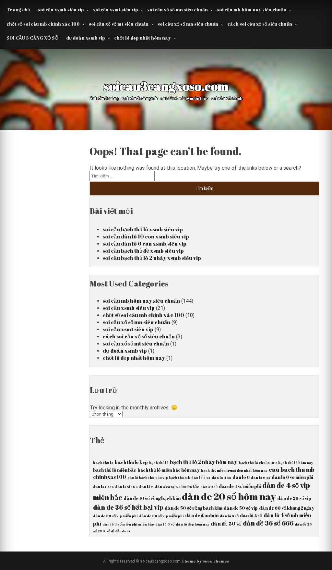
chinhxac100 (109, 476)
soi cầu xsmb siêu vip (61, 9)
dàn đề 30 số (226, 523)
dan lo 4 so (221, 477)
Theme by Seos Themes (205, 561)
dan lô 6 (146, 486)
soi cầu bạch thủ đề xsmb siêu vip (143, 250)
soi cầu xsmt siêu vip (115, 9)
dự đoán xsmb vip (85, 38)
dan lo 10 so (103, 486)
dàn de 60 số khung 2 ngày (286, 508)
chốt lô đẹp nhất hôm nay (142, 38)
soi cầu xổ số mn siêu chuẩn (177, 9)
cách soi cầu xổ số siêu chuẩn (259, 24)
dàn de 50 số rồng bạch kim (193, 508)
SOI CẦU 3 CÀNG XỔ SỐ (32, 38)
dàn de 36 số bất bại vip (128, 507)
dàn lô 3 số (229, 516)
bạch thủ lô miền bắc (114, 470)
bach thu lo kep (131, 462)
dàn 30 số (209, 486)
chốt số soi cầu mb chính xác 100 (43, 24)
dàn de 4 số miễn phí (240, 486)
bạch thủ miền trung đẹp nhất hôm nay (234, 470)
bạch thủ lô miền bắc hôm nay (168, 470)
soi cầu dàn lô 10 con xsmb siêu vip (146, 236)
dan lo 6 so (260, 477)
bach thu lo (103, 462)
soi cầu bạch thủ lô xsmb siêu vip (143, 229)
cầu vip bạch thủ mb (172, 477)
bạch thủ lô (159, 462)
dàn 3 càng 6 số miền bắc (177, 486)
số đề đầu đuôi (118, 531)
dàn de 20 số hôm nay (229, 496)
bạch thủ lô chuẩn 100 (258, 462)
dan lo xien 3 (126, 486)
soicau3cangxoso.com (166, 86)
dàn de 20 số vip (294, 498)
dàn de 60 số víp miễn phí (161, 516)
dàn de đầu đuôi (202, 515)
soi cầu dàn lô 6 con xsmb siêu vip (144, 243)
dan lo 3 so (200, 477)
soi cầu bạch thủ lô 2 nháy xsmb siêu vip (152, 257)
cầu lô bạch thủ (140, 477)
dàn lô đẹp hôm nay (192, 524)
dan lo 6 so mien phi (292, 477)
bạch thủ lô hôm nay (295, 462)
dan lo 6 (241, 477)
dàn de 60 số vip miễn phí (115, 516)
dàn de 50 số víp (241, 508)
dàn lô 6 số (164, 524)
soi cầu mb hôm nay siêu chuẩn (251, 9)
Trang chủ (18, 9)
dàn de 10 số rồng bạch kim (152, 498)
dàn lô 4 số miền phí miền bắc (128, 524)
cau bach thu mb (291, 469)
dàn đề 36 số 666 (268, 523)
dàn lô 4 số (251, 515)
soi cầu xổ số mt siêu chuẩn (118, 24)
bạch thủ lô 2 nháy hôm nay (203, 462)
